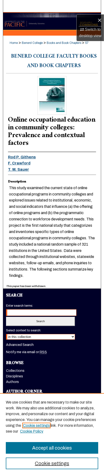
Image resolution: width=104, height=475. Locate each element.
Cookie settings (36, 425)
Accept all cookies (52, 448)
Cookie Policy (31, 431)
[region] (52, 434)
